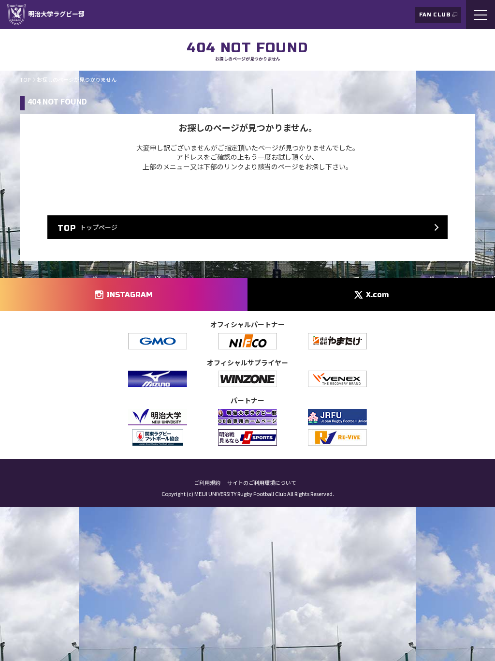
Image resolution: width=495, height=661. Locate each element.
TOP (25, 79)
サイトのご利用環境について (261, 482)
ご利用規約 (207, 482)
